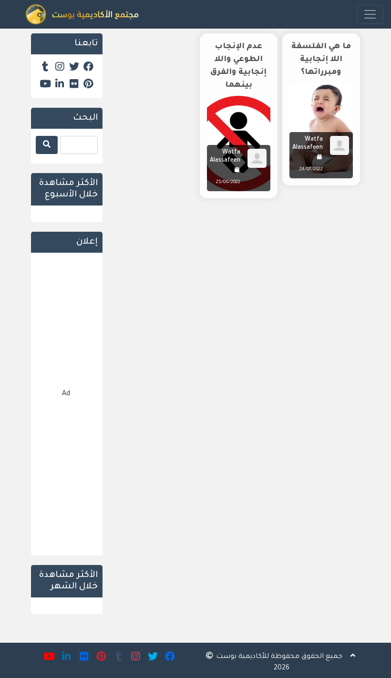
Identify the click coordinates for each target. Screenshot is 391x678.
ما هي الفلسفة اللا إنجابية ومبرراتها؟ (321, 59)
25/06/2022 (228, 182)
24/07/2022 (311, 169)
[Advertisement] (238, 287)
